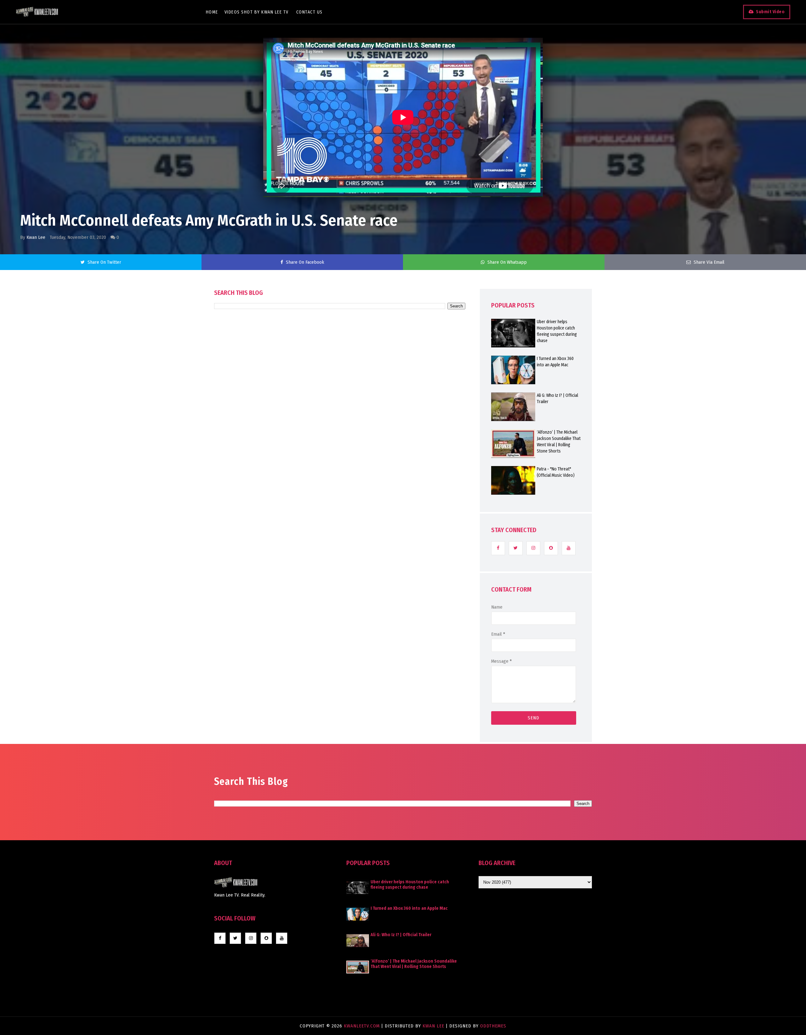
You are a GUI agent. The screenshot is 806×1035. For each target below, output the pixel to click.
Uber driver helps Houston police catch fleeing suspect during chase (557, 331)
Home (212, 12)
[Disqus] (339, 488)
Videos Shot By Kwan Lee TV (256, 12)
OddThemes (493, 1026)
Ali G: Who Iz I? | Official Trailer (557, 398)
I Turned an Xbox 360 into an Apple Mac (555, 362)
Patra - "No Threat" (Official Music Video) (556, 472)
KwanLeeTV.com (362, 1026)
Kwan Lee (35, 237)
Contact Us (309, 12)
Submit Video (770, 11)
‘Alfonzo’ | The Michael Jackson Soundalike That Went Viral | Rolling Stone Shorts (559, 442)
